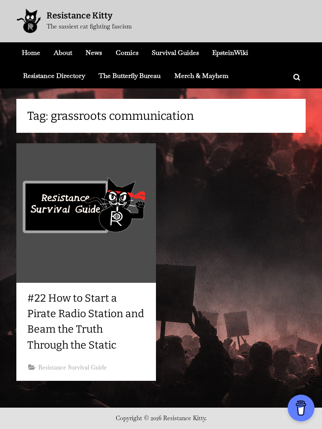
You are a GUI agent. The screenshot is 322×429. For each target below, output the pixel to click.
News (94, 52)
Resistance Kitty (79, 15)
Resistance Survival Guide (72, 367)
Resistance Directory (54, 75)
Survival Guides (175, 52)
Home (31, 52)
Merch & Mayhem (201, 75)
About (63, 52)
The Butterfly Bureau (130, 75)
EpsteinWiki (230, 52)
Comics (127, 52)
